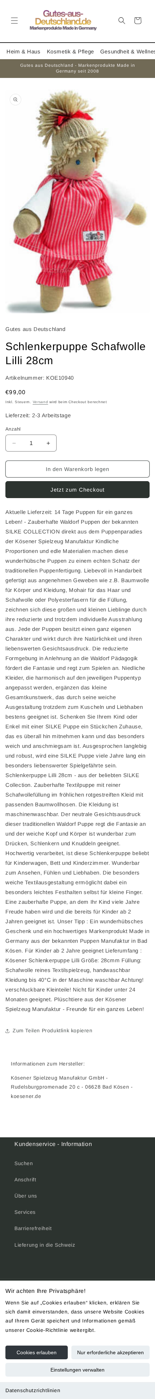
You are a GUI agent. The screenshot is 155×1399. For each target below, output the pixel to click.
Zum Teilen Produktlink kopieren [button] (53, 1030)
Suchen (23, 1163)
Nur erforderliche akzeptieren (110, 1352)
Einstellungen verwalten (77, 1370)
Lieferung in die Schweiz (44, 1245)
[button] (14, 21)
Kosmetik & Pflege (70, 51)
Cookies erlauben (37, 1352)
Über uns (25, 1196)
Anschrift (25, 1179)
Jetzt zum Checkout (77, 490)
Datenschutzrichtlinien (32, 1390)
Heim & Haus (23, 51)
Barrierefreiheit (33, 1228)
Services (25, 1212)
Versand (40, 402)
